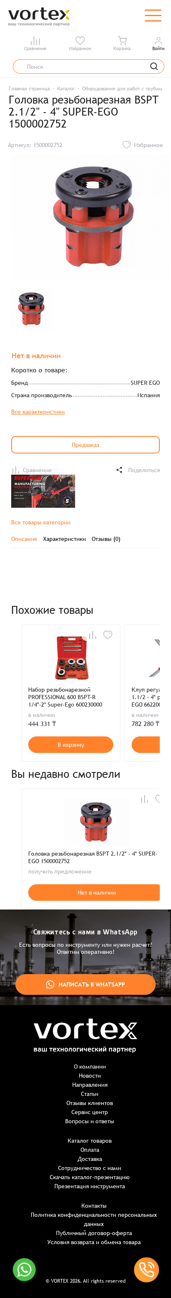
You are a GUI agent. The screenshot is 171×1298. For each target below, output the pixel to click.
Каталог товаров (90, 1140)
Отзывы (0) (106, 539)
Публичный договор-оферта (94, 1233)
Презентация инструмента (89, 1186)
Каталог (66, 89)
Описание (24, 539)
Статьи (89, 1094)
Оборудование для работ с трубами (123, 89)
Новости (90, 1075)
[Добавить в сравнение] (92, 635)
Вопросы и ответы (89, 1121)
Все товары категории (41, 522)
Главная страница (29, 89)
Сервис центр (89, 1112)
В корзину (71, 744)
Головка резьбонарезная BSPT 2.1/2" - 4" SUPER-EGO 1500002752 (92, 857)
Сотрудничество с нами (89, 1168)
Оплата (90, 1149)
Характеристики (64, 539)
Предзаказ (85, 445)
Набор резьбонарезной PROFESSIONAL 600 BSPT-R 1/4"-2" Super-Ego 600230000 (65, 697)
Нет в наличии (97, 892)
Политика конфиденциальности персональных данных (94, 1219)
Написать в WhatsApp (92, 984)
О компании (90, 1066)
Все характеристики (38, 411)
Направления (89, 1084)
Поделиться (144, 470)
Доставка (90, 1159)
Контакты (94, 1205)
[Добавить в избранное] (108, 635)
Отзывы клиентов (89, 1103)
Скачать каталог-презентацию (89, 1177)
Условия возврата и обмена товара (94, 1242)
